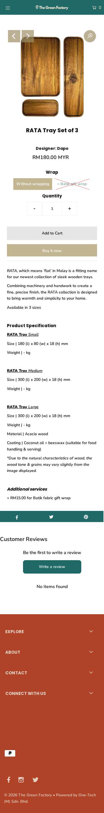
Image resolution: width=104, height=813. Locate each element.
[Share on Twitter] (51, 516)
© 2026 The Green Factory (28, 795)
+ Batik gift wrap (72, 184)
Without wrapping (32, 184)
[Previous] (14, 36)
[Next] (28, 36)
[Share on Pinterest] (86, 516)
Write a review (52, 566)
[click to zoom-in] (90, 36)
